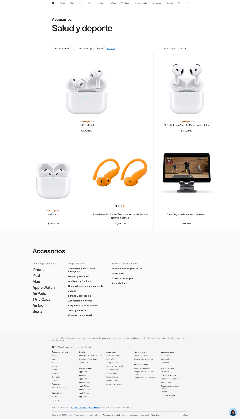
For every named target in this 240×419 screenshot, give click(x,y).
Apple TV (82, 375)
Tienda (54, 356)
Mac (53, 359)
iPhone (54, 366)
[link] (233, 412)
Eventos (164, 392)
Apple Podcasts (85, 390)
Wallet (54, 397)
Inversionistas (166, 382)
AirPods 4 (53, 214)
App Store (83, 397)
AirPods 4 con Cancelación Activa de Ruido (187, 125)
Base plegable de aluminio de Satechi (186, 214)
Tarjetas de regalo (59, 388)
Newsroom (165, 372)
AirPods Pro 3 (86, 125)
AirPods (55, 373)
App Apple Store (112, 370)
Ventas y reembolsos (130, 415)
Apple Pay (56, 400)
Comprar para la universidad (145, 378)
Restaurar (111, 48)
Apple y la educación (142, 368)
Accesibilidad (166, 356)
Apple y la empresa (141, 356)
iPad (53, 363)
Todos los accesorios (66, 347)
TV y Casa (56, 377)
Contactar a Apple (168, 395)
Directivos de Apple (168, 375)
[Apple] (53, 347)
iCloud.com (83, 363)
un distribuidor (94, 408)
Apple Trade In (111, 373)
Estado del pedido (113, 381)
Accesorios (56, 384)
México (185, 415)
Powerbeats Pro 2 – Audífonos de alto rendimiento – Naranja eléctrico (120, 216)
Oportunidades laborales (170, 379)
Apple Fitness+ (84, 386)
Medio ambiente (167, 359)
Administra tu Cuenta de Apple (90, 356)
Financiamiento (112, 377)
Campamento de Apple (115, 366)
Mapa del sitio (156, 415)
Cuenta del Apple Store (88, 359)
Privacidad (165, 363)
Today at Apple (112, 363)
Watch (54, 370)
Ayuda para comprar (114, 384)
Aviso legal (144, 415)
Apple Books (84, 393)
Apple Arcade (84, 382)
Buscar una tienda (113, 356)
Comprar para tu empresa (143, 359)
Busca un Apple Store (79, 408)
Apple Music (83, 379)
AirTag (54, 381)
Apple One (83, 372)
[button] (179, 3)
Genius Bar (110, 359)
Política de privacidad (111, 415)
